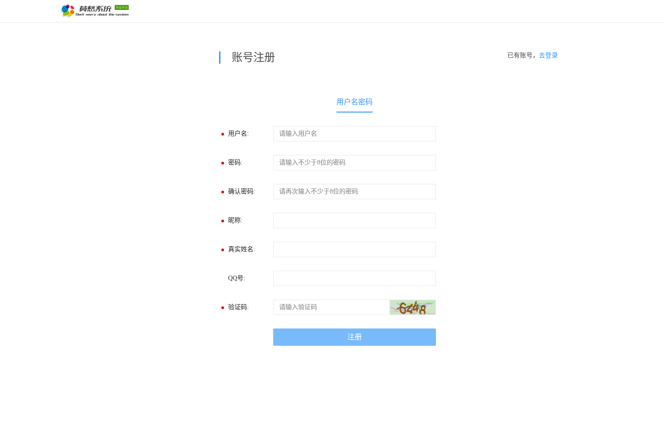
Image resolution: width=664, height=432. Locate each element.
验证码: (238, 307)
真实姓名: (241, 249)
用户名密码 (355, 102)
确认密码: (241, 191)
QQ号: (236, 278)
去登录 (548, 55)
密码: (235, 162)
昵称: (235, 220)
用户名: (238, 133)
